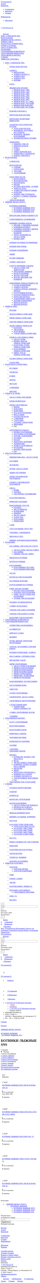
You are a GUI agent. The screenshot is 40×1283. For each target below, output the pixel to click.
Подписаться (6, 1222)
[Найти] (2, 917)
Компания (4, 1232)
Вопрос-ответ (6, 1259)
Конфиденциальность (9, 1274)
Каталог (4, 1228)
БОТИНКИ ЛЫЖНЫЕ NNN (24, 1210)
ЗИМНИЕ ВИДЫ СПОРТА (16, 1204)
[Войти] (2, 970)
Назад (12, 1005)
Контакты (8, 11)
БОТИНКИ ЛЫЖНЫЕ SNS (24, 1212)
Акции (3, 1230)
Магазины (9, 20)
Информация (5, 1241)
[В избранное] (3, 1099)
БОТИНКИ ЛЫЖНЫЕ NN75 (24, 1208)
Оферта (3, 1276)
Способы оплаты (7, 1251)
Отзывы (8, 13)
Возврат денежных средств (11, 1257)
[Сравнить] (3, 1101)
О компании (9, 9)
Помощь (4, 1247)
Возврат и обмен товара (9, 1255)
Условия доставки (7, 1253)
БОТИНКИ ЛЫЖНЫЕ (19, 1206)
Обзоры (4, 1261)
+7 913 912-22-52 (7, 28)
